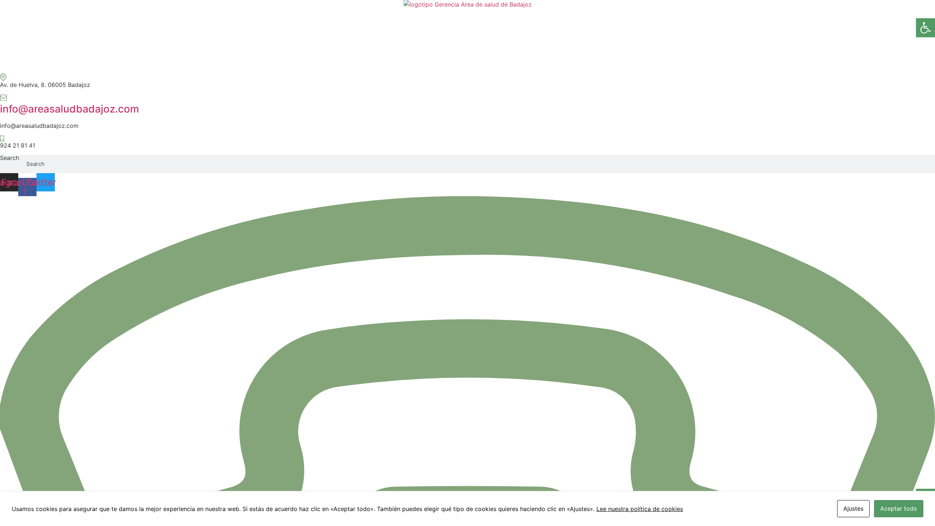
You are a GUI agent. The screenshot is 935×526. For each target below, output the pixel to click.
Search (9, 158)
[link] (925, 27)
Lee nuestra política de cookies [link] (639, 508)
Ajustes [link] (853, 508)
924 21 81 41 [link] (17, 145)
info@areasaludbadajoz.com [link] (69, 109)
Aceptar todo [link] (898, 508)
